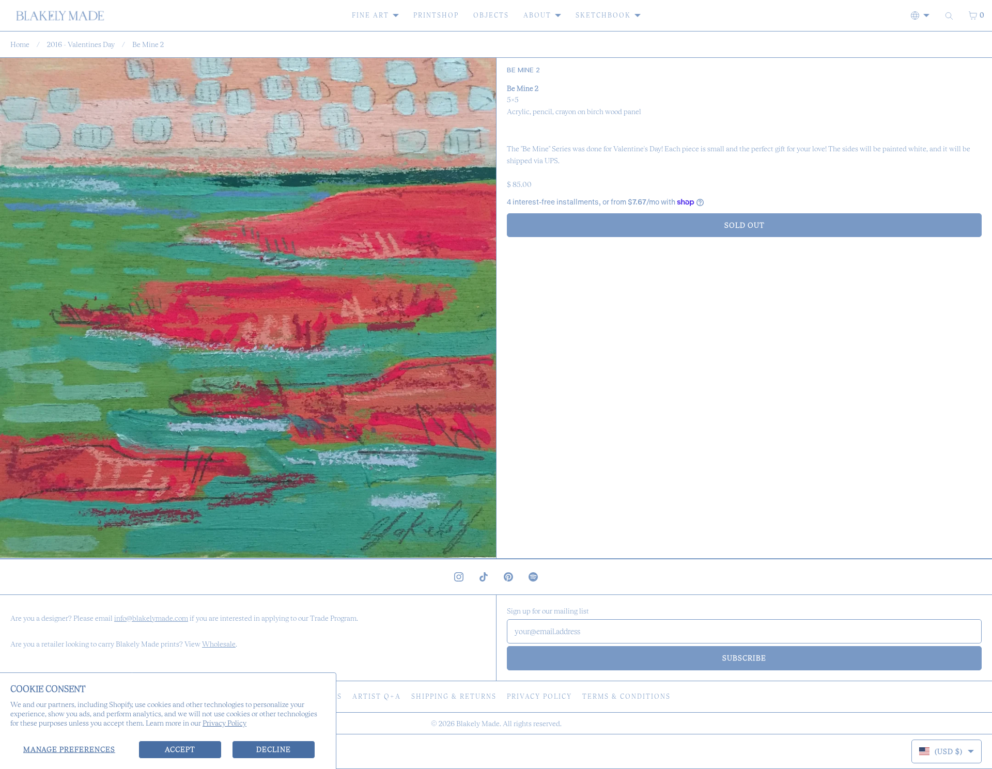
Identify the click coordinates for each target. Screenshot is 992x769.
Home (19, 44)
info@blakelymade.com (151, 618)
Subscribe (744, 658)
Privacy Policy (224, 723)
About (537, 15)
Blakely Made (478, 723)
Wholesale (219, 644)
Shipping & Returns (454, 696)
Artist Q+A (376, 696)
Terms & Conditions (626, 696)
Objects (491, 15)
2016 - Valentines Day (81, 44)
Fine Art (370, 15)
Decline (273, 749)
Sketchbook (603, 15)
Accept (180, 749)
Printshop (436, 15)
